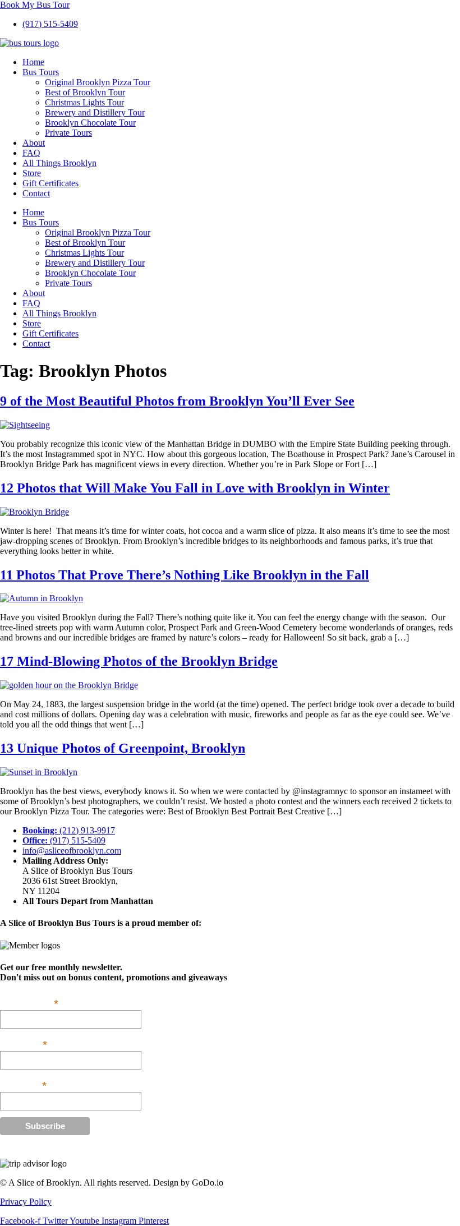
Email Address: (29, 1002)
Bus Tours (40, 72)
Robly (48, 1150)
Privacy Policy (26, 1201)
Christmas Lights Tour (84, 102)
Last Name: (23, 1084)
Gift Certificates (50, 183)
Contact (36, 193)
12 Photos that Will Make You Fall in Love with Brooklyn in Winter (195, 488)
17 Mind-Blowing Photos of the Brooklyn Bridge (139, 661)
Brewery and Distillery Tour (95, 112)
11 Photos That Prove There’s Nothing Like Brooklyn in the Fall (184, 575)
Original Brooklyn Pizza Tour (97, 82)
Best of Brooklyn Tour (85, 92)
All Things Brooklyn (59, 163)
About (33, 143)
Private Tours (68, 132)
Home (33, 62)
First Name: (23, 1043)
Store (31, 173)
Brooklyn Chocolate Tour (90, 122)
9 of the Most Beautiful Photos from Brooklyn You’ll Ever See (177, 401)
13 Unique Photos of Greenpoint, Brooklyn (122, 748)
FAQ (31, 153)
